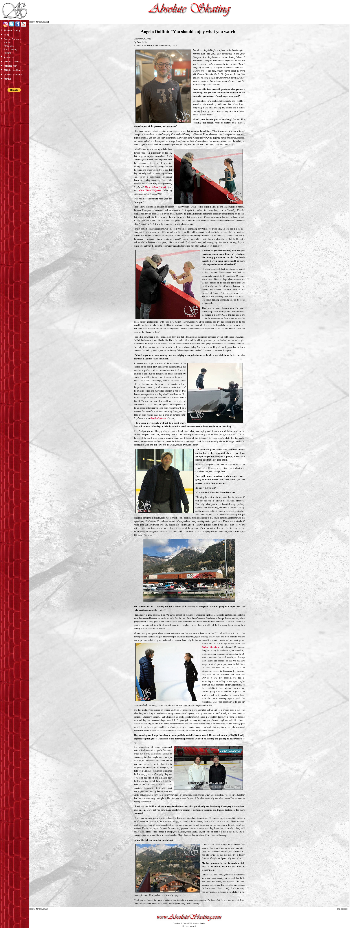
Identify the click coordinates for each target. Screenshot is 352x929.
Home (32, 22)
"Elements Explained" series (154, 753)
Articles (7, 42)
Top (338, 909)
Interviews (8, 46)
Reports (7, 53)
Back (345, 909)
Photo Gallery (10, 49)
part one (199, 71)
